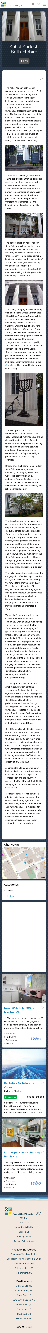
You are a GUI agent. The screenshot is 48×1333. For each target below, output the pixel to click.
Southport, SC (24, 1314)
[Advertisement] (24, 920)
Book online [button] (10, 1097)
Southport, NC (24, 1309)
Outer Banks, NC (24, 1286)
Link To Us (24, 1232)
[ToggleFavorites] (42, 1007)
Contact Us (24, 1222)
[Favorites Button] (33, 4)
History (10, 896)
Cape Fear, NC (24, 1295)
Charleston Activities (24, 1263)
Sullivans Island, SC (24, 1268)
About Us (24, 1218)
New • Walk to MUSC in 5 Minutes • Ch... (19, 1010)
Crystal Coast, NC (24, 1290)
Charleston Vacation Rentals (24, 1254)
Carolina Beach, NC (24, 1304)
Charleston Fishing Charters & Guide (24, 1259)
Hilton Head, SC (24, 1318)
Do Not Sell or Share (24, 1241)
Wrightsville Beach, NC (24, 1300)
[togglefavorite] (41, 78)
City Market (11, 365)
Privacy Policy (24, 1236)
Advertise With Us (24, 1227)
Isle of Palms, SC (24, 1273)
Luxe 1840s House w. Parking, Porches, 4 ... (22, 1154)
